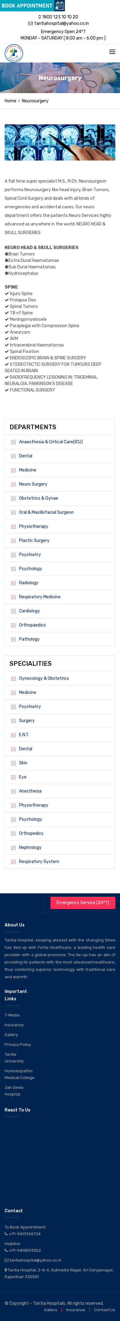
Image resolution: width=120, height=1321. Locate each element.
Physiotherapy (33, 526)
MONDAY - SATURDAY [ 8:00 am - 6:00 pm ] (63, 38)
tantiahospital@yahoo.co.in (61, 23)
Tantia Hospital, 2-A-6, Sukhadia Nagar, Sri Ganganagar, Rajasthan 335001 (59, 1273)
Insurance (14, 1025)
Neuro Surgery (33, 484)
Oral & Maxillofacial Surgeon (46, 512)
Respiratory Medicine (40, 597)
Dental (25, 456)
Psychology (30, 568)
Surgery (27, 720)
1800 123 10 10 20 (60, 17)
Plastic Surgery (34, 540)
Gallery (11, 1034)
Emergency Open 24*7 (63, 31)
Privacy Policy (18, 1044)
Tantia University (14, 1057)
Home (10, 101)
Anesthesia (30, 791)
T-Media (12, 1015)
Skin (23, 763)
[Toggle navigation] (112, 52)
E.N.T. (24, 734)
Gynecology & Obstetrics (44, 678)
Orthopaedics (32, 625)
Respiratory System (39, 861)
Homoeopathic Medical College (19, 1074)
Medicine (27, 470)
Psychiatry (30, 554)
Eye (22, 777)
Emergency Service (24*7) (83, 902)
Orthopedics (31, 833)
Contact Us (104, 1310)
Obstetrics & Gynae (38, 498)
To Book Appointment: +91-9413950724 (25, 1230)
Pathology (29, 639)
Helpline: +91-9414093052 (23, 1247)
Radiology (28, 582)
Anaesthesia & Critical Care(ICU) (51, 442)
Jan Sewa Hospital (14, 1090)
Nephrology (30, 847)
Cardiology (29, 611)
